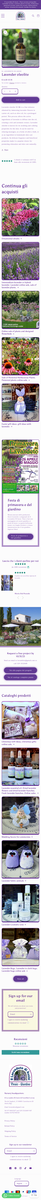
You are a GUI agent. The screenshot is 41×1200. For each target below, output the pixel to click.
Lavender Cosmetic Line (13, 924)
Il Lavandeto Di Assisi (22, 1196)
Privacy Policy (10, 1121)
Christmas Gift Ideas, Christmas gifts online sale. (19, 743)
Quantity (5, 87)
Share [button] (6, 150)
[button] (2, 15)
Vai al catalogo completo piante (20, 677)
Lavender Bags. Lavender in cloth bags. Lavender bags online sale (20, 969)
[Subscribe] (30, 1014)
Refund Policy (10, 1126)
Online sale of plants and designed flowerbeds (17, 332)
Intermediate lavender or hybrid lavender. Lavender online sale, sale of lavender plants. (19, 285)
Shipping (11, 83)
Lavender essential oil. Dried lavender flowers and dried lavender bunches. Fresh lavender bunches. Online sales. (19, 790)
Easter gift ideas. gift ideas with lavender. (16, 425)
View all (20, 979)
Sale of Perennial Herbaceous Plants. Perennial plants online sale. (19, 378)
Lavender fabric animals (13, 881)
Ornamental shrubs (10, 238)
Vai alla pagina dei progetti (20, 670)
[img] (20, 564)
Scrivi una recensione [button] (20, 1052)
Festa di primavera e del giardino (19, 537)
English (19, 1183)
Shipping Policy (10, 1131)
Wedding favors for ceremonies (16, 837)
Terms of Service (11, 1136)
